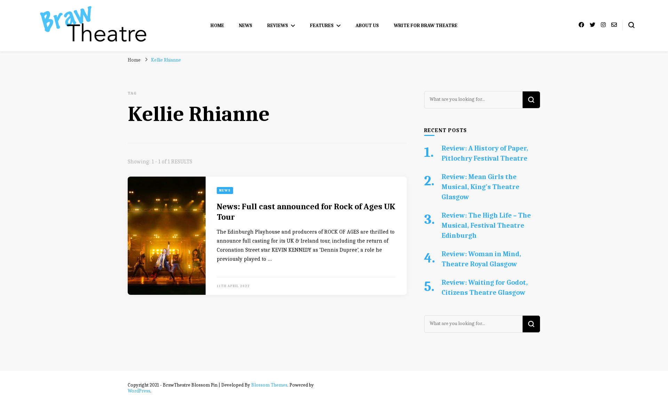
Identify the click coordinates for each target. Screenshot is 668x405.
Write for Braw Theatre (426, 26)
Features (322, 26)
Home (217, 26)
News (245, 26)
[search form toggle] (631, 25)
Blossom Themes (269, 385)
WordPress (139, 391)
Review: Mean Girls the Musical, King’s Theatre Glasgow (480, 187)
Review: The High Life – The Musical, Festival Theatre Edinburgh (486, 225)
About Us (367, 26)
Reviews (277, 26)
